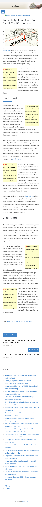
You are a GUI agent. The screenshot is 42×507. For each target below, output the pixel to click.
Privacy (7, 486)
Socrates (25, 501)
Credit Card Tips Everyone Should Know (21, 354)
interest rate (29, 196)
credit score (16, 159)
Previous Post (10, 335)
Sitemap (7, 488)
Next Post (32, 350)
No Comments (7, 345)
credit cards (7, 50)
